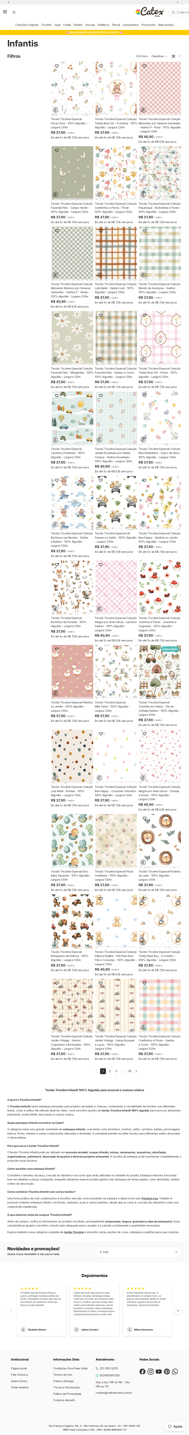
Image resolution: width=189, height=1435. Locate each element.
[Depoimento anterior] (11, 1310)
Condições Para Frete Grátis (70, 1368)
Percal (116, 24)
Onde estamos (20, 1387)
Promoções (149, 24)
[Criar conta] (176, 1252)
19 (129, 1071)
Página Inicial (19, 1368)
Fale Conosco (19, 1374)
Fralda (67, 24)
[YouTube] (159, 1372)
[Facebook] (142, 1372)
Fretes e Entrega (63, 1381)
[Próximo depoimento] (178, 1310)
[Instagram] (151, 1372)
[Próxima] (136, 1071)
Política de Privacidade (67, 1393)
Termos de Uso (62, 1374)
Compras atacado (64, 1400)
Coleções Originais (26, 24)
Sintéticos (103, 24)
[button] (159, 56)
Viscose (90, 24)
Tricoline (46, 24)
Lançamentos (131, 24)
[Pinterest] (167, 1372)
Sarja (57, 24)
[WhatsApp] (175, 1372)
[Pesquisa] (14, 12)
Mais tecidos (166, 24)
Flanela (78, 24)
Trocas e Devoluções (66, 1387)
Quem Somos (19, 1381)
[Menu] (5, 12)
